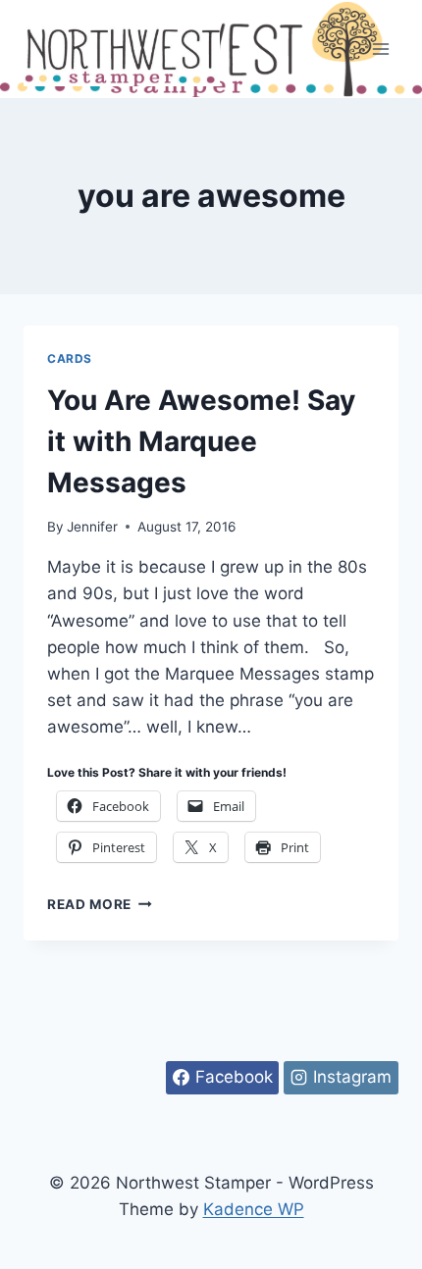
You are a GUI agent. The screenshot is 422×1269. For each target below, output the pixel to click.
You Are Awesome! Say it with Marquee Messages (201, 441)
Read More (99, 904)
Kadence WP (253, 1209)
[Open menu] (380, 48)
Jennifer (92, 526)
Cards (69, 358)
